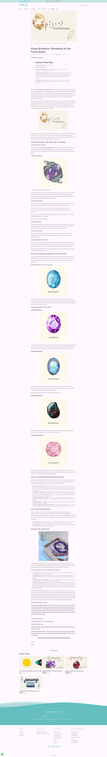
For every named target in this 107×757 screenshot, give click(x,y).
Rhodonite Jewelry (47, 612)
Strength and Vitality (61, 627)
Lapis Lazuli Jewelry (60, 610)
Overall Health (44, 627)
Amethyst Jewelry (35, 605)
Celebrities (21, 735)
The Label (21, 731)
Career (41, 624)
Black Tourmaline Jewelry (54, 605)
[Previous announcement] (40, 1)
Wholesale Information (41, 731)
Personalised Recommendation (43, 733)
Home (32, 43)
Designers (21, 733)
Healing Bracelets (74, 740)
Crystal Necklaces (74, 733)
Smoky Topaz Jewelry (66, 612)
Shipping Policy (57, 735)
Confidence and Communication (53, 631)
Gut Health (69, 627)
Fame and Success (71, 633)
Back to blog (54, 650)
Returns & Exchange (58, 737)
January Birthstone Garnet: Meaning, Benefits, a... (74, 671)
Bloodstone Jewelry (42, 607)
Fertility (38, 628)
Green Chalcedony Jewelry (46, 608)
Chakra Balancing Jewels (76, 737)
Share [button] (33, 641)
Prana (72, 739)
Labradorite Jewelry (65, 608)
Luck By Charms (74, 742)
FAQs (55, 740)
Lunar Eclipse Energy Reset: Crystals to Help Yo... (30, 671)
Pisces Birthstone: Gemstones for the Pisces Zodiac (56, 43)
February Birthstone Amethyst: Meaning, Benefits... (52, 671)
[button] (21, 9)
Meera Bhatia (40, 57)
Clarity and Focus (43, 633)
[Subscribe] (63, 715)
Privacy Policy (56, 731)
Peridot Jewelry (38, 612)
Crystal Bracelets (74, 731)
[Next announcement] (66, 1)
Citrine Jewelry (59, 607)
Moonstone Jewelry (50, 610)
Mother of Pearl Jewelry (40, 610)
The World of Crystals (39, 43)
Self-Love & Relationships (48, 621)
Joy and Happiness (51, 633)
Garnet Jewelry (67, 607)
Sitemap (55, 742)
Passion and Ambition (66, 631)
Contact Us (56, 739)
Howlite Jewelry (56, 608)
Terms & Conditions (58, 733)
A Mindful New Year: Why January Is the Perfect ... (29, 691)
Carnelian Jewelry (52, 607)
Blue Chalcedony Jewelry (66, 605)
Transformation (34, 635)
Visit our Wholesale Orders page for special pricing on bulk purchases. (54, 637)
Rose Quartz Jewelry (56, 612)
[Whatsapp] (2, 754)
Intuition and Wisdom (61, 633)
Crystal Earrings (74, 735)
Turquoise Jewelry (41, 614)
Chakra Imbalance (52, 627)
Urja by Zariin (55, 755)
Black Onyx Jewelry (44, 605)
